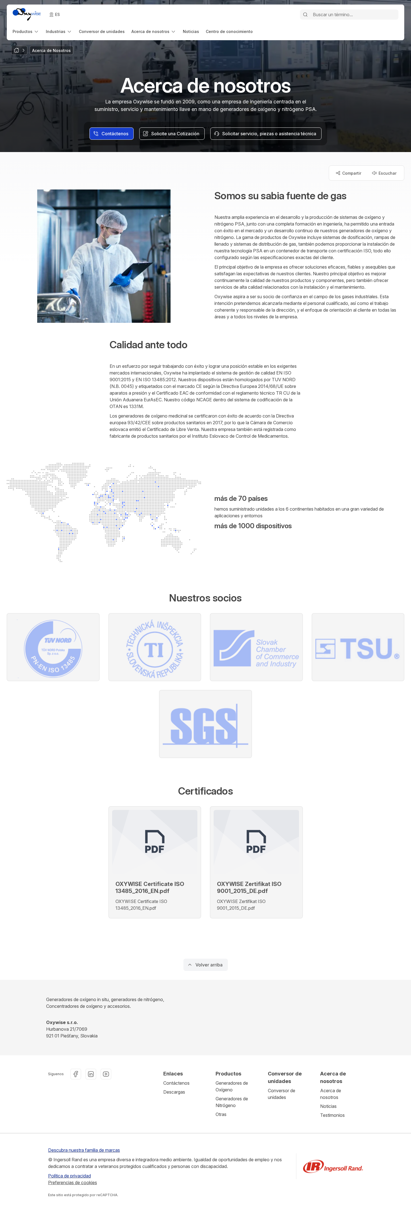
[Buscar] (305, 15)
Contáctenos (176, 1083)
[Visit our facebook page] (75, 1074)
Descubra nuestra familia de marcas (84, 1150)
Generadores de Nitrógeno (232, 1102)
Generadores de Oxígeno (232, 1086)
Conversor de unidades (281, 1094)
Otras (221, 1114)
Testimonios (332, 1115)
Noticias (328, 1106)
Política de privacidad (69, 1176)
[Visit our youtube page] (106, 1074)
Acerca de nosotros (330, 1094)
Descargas (174, 1092)
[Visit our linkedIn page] (91, 1074)
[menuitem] (26, 31)
